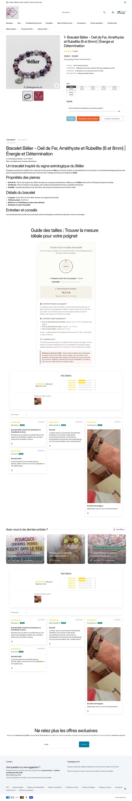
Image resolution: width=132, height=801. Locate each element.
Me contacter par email (13, 775)
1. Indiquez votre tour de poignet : (66, 278)
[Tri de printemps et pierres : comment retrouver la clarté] (107, 549)
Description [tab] (11, 140)
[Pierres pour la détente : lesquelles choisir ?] (66, 549)
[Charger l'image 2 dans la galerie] (38, 96)
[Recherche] (104, 12)
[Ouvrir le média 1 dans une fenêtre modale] (33, 62)
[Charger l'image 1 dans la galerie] (27, 96)
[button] (121, 12)
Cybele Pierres (122, 797)
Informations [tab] (22, 140)
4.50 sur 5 (49, 384)
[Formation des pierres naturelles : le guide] (25, 549)
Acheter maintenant (112, 119)
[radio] (71, 88)
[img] (15, 422)
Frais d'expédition (69, 59)
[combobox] (84, 12)
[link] (24, 2)
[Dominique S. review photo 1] (104, 466)
